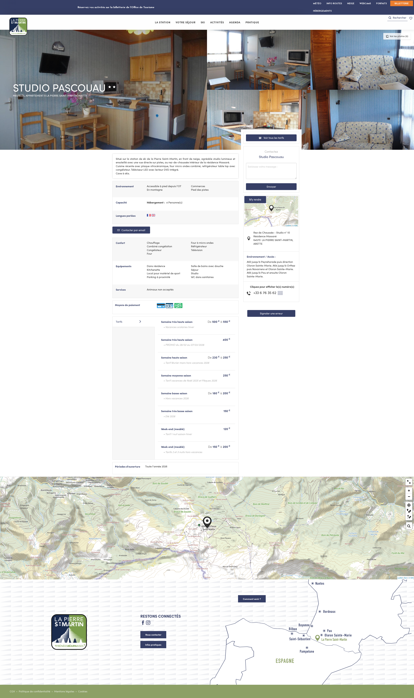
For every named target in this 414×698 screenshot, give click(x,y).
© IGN (294, 225)
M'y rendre (255, 199)
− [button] (409, 496)
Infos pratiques (153, 644)
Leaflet (288, 225)
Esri (405, 577)
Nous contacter (153, 634)
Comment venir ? (252, 598)
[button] (397, 18)
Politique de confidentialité (34, 691)
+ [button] (409, 491)
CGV (12, 691)
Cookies (82, 691)
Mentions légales (64, 691)
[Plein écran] (409, 482)
